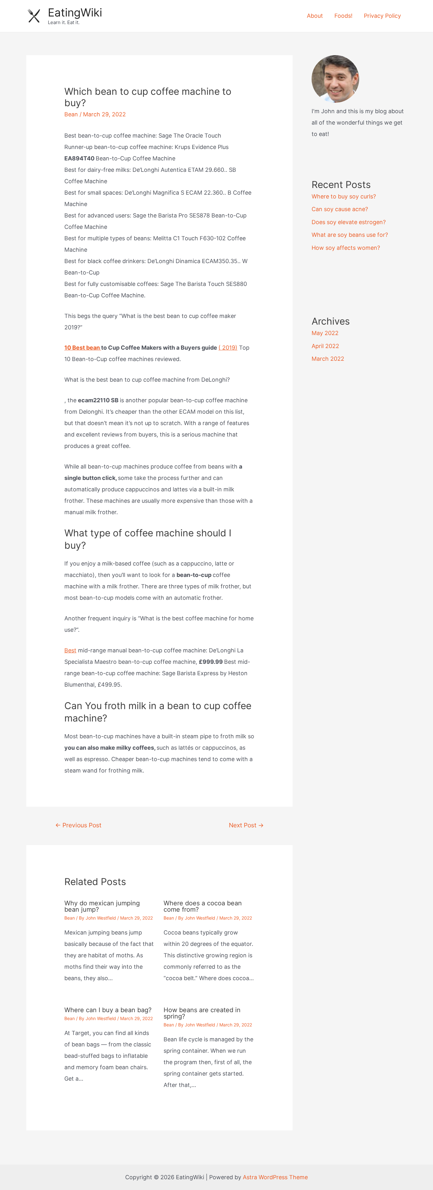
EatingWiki (75, 12)
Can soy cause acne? (340, 209)
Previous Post (78, 825)
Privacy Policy (382, 15)
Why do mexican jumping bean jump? (102, 906)
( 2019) (227, 347)
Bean (71, 114)
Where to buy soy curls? (344, 196)
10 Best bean (82, 347)
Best (70, 650)
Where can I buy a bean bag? (108, 1010)
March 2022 (328, 358)
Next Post (246, 825)
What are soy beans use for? (350, 234)
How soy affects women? (346, 247)
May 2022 (325, 333)
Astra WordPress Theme (275, 1177)
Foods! (343, 15)
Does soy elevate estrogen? (349, 222)
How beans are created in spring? (202, 1013)
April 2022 (325, 346)
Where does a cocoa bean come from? (203, 906)
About (315, 15)
